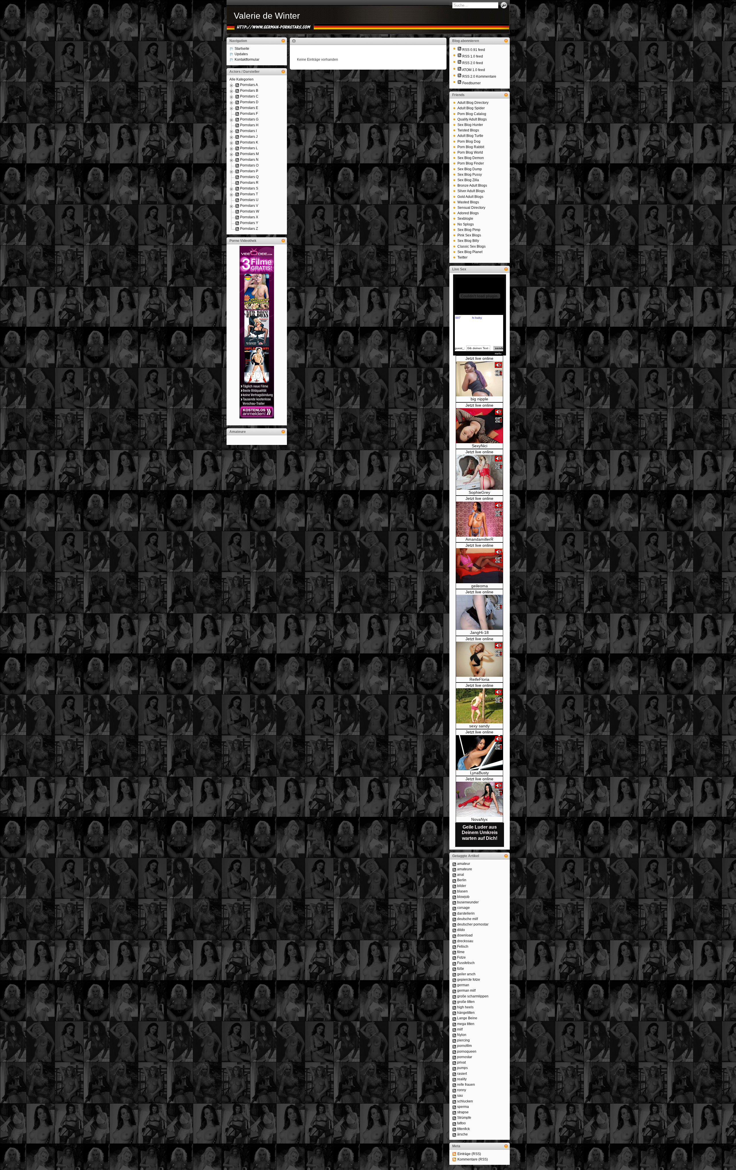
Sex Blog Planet (469, 252)
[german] (454, 985)
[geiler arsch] (454, 974)
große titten (466, 1002)
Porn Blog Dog (468, 141)
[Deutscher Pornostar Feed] (459, 83)
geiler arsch (466, 974)
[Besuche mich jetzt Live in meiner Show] (479, 395)
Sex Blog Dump (469, 169)
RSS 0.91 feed (473, 50)
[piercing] (454, 1040)
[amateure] (454, 869)
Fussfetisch (466, 963)
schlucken (465, 1101)
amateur (463, 864)
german (463, 985)
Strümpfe (464, 1118)
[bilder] (454, 886)
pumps (462, 1068)
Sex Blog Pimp (468, 230)
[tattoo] (454, 1123)
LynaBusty (479, 773)
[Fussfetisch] (454, 963)
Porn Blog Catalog (471, 114)
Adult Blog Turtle (470, 136)
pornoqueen (466, 1051)
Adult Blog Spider (471, 108)
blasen (462, 891)
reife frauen (466, 1085)
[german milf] (454, 991)
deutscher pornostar (472, 924)
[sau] (454, 1095)
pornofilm (464, 1046)
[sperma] (454, 1107)
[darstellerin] (454, 913)
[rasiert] (454, 1074)
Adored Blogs (468, 213)
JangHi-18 (479, 632)
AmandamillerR (479, 539)
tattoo (461, 1123)
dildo (461, 930)
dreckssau (465, 941)
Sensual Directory (471, 208)
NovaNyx (479, 819)
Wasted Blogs (468, 202)
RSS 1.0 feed (472, 56)
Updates (241, 54)
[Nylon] (454, 1035)
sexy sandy (479, 726)
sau (460, 1095)
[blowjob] (454, 897)
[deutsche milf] (454, 919)
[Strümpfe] (454, 1118)
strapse (463, 1112)
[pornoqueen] (454, 1051)
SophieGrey (479, 492)
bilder (461, 886)
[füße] (454, 969)
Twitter (462, 257)
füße (460, 969)
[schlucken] (454, 1101)
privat (461, 1062)
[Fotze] (454, 957)
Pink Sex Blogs (469, 235)
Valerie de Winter (267, 15)
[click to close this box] (283, 41)
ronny (461, 1090)
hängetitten (466, 1013)
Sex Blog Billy (468, 241)
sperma (463, 1107)
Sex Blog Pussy (469, 175)
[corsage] (454, 908)
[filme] (454, 952)
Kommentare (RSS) (472, 1159)
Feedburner (471, 83)
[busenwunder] (454, 902)
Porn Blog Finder (470, 163)
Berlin (461, 880)
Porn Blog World (470, 152)
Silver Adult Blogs (471, 191)
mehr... (499, 353)
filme (461, 952)
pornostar (464, 1057)
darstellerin (466, 913)
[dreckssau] (454, 941)
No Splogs (465, 224)
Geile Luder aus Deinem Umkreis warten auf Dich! (480, 832)
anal (460, 875)
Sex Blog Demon (470, 158)
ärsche (462, 1134)
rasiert (462, 1074)
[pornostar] (454, 1057)
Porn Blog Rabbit (470, 147)
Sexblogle (465, 219)
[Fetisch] (454, 947)
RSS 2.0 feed (472, 63)
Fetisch (462, 947)
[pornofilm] (454, 1046)
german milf (466, 991)
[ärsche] (454, 1134)
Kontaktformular (247, 60)
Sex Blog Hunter (470, 125)
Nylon (461, 1035)
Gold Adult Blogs (470, 197)
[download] (454, 935)
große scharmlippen (472, 996)
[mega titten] (454, 1024)
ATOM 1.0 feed (473, 70)
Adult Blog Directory (472, 103)
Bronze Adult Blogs (472, 185)
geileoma (479, 586)
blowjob (463, 897)
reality (462, 1079)
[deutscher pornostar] (454, 924)
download (465, 935)
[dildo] (454, 930)
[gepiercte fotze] (454, 980)
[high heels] (454, 1007)
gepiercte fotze (468, 980)
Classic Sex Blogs (471, 246)
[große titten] (454, 1002)
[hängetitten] (454, 1013)
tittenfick (463, 1129)
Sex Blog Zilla (468, 180)
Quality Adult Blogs (472, 119)
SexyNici (479, 445)
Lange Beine (467, 1018)
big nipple (479, 399)
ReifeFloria (479, 679)
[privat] (454, 1062)
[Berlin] (454, 880)
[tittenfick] (454, 1129)
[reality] (454, 1079)
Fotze (461, 957)
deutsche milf (467, 919)
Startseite (242, 49)
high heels (465, 1007)
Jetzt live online (479, 358)
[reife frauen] (454, 1085)
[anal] (454, 875)
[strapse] (454, 1112)
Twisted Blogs (468, 130)
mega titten (465, 1024)
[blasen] (454, 891)
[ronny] (454, 1090)
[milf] (454, 1029)
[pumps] (454, 1068)
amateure (464, 869)
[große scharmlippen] (454, 996)
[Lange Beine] (454, 1018)
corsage (463, 908)
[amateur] (454, 864)
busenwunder (468, 902)
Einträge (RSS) (469, 1154)
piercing (463, 1040)
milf (460, 1029)
